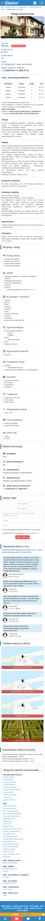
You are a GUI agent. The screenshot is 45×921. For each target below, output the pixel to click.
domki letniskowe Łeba (11, 816)
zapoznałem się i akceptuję (21, 533)
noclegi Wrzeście (9, 800)
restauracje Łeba (9, 849)
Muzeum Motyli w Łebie (22, 667)
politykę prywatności (31, 533)
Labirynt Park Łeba (22, 740)
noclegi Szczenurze (10, 787)
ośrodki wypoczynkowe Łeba (13, 839)
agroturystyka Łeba (10, 806)
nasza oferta (36, 908)
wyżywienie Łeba (9, 819)
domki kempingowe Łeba (12, 813)
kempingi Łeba (8, 826)
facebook (7, 906)
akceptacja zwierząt (10, 869)
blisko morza (7, 889)
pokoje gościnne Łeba (11, 844)
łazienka (6, 877)
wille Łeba (6, 857)
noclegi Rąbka (8, 779)
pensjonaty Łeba (9, 841)
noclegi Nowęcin (9, 777)
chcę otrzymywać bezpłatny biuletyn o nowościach (21, 529)
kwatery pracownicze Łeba (12, 829)
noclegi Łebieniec (9, 784)
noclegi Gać (7, 797)
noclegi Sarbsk (8, 792)
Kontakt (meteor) (20, 906)
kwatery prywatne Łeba (11, 831)
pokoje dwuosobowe (10, 863)
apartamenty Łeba (9, 808)
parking (5, 871)
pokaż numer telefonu (18, 46)
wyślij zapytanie (22, 537)
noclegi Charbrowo (10, 795)
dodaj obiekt (22, 910)
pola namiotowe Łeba (10, 846)
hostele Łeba (7, 821)
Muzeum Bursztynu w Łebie (22, 692)
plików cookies (24, 914)
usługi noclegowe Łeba (11, 854)
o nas (26, 908)
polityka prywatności (12, 908)
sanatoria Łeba (8, 852)
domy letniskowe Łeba (11, 811)
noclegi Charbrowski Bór (12, 790)
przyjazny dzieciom (10, 883)
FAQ (41, 906)
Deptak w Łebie (22, 716)
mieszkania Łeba (9, 834)
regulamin (34, 906)
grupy (5, 895)
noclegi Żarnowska (9, 782)
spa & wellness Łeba (10, 836)
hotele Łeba (7, 824)
